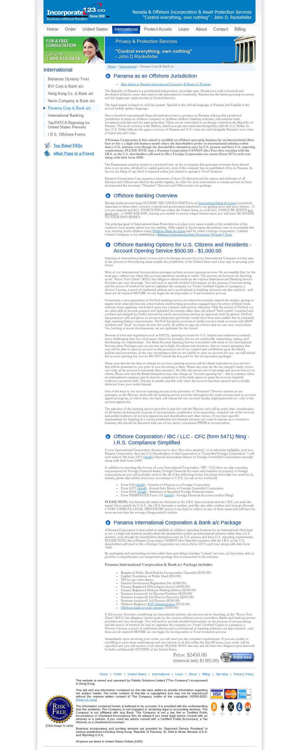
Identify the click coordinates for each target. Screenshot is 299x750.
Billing (240, 29)
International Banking (66, 115)
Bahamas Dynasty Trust (68, 79)
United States (95, 29)
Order (70, 29)
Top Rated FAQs (67, 145)
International (126, 29)
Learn (183, 29)
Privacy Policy (244, 674)
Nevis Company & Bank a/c (71, 101)
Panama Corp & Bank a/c (69, 108)
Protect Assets (158, 29)
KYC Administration (161, 604)
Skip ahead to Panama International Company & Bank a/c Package (166, 84)
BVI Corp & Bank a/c (66, 86)
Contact (220, 29)
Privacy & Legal (86, 699)
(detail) (148, 457)
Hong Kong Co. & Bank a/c (71, 93)
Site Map (222, 674)
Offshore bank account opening (142, 607)
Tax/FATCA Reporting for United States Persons (69, 125)
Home (52, 29)
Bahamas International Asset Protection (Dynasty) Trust (194, 234)
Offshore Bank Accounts (168, 231)
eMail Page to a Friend (73, 153)
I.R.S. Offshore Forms (67, 134)
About (201, 29)
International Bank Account (216, 203)
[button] (231, 725)
